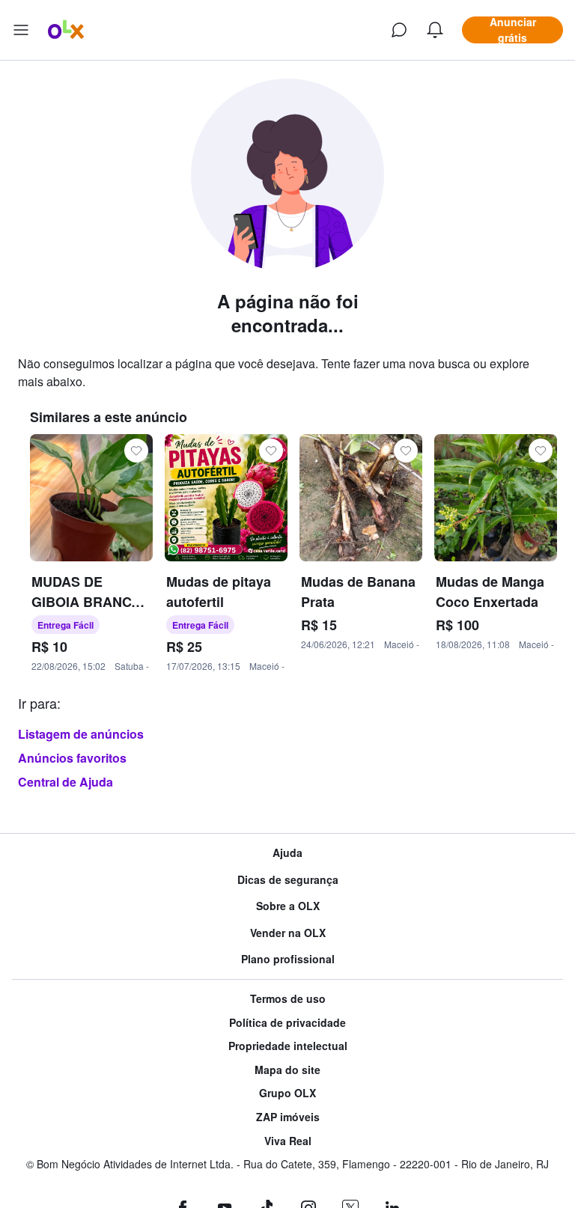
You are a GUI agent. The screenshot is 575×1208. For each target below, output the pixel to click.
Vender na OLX (288, 933)
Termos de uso (288, 999)
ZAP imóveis (288, 1117)
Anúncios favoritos (72, 757)
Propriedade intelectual (287, 1046)
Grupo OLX (287, 1093)
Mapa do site (287, 1070)
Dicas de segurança (287, 880)
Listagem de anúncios (81, 733)
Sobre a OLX (288, 906)
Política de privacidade (287, 1023)
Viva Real (287, 1141)
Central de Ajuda (65, 781)
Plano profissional (288, 959)
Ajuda (287, 853)
